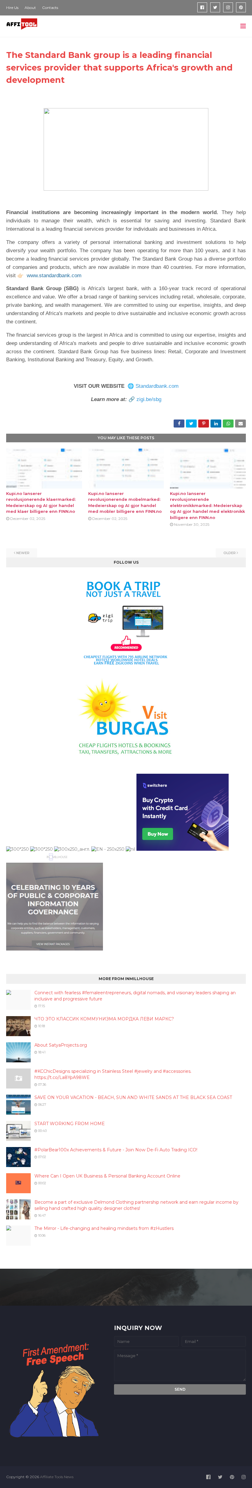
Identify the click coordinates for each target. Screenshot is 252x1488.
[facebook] (202, 7)
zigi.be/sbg (148, 399)
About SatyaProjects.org (60, 1045)
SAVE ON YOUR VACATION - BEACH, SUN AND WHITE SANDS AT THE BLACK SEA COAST (133, 1097)
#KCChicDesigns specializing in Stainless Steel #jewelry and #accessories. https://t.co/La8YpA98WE (112, 1074)
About (30, 7)
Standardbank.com (157, 386)
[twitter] (215, 7)
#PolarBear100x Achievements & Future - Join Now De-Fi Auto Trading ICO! (115, 1150)
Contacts (50, 7)
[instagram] (228, 7)
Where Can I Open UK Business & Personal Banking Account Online (107, 1176)
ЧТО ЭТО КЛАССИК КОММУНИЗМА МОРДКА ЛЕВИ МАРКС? (104, 1019)
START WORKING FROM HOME (69, 1123)
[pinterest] (241, 7)
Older (229, 553)
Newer (23, 553)
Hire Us (12, 7)
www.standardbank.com (54, 275)
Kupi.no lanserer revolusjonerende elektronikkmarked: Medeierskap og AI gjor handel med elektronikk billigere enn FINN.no (207, 505)
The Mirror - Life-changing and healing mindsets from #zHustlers (104, 1228)
